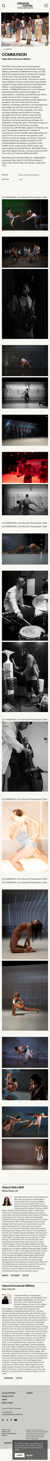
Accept (20, 1455)
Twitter (25, 1275)
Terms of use (6, 1431)
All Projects (8, 49)
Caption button (46, 44)
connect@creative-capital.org (12, 1414)
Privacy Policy (6, 1429)
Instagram (15, 1275)
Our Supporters (8, 1393)
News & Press (7, 1403)
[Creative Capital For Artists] (25, 5)
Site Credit (35, 1438)
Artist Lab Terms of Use (9, 1433)
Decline (29, 1455)
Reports (4, 1435)
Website (5, 1275)
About (4, 1399)
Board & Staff (8, 1396)
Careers (29, 1393)
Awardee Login (10, 1443)
